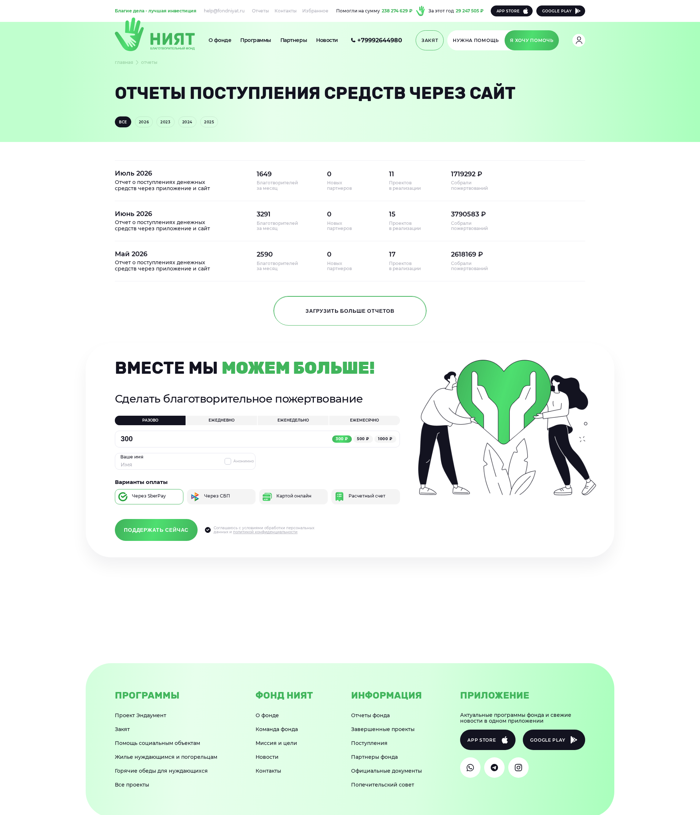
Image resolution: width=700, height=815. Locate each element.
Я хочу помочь (531, 40)
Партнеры (293, 40)
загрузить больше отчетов (350, 311)
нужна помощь (476, 40)
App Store (508, 11)
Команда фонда (277, 729)
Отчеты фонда (370, 715)
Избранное (315, 11)
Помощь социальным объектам (157, 743)
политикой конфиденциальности (265, 532)
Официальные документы (386, 771)
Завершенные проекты (383, 729)
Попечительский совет (382, 784)
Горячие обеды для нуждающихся (161, 771)
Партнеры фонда (374, 757)
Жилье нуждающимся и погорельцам (166, 757)
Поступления (369, 743)
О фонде (220, 40)
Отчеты (260, 11)
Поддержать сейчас (156, 530)
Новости (327, 40)
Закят (122, 729)
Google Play (557, 11)
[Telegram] (494, 767)
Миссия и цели (276, 743)
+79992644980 (379, 40)
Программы (255, 40)
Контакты (286, 11)
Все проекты (132, 784)
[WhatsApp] (470, 767)
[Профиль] (578, 40)
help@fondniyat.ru (224, 11)
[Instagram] (518, 767)
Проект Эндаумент (140, 715)
